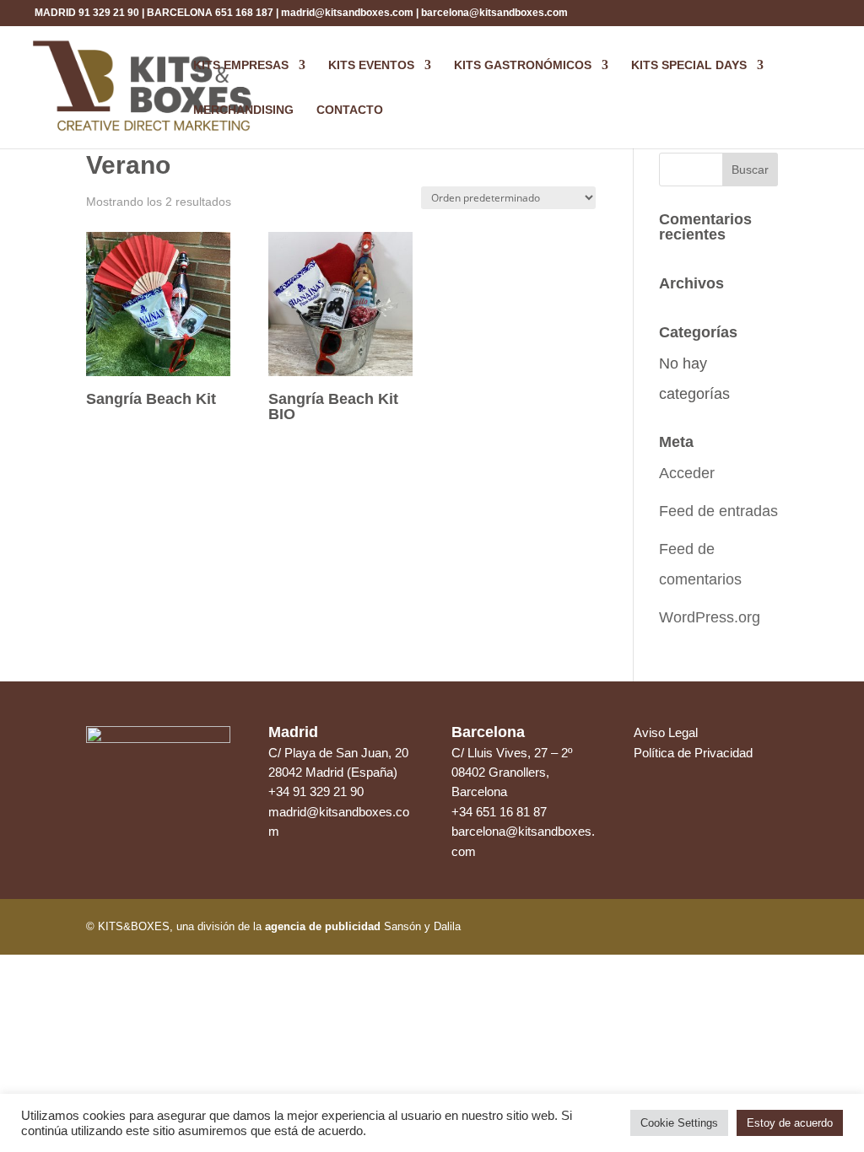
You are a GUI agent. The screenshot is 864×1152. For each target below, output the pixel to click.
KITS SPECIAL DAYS (689, 65)
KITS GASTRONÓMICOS (522, 65)
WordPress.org (709, 617)
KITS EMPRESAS (241, 65)
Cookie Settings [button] (679, 1123)
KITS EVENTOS (371, 65)
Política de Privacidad (693, 753)
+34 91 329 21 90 (316, 791)
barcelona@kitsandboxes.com (494, 13)
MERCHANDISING (243, 110)
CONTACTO (349, 110)
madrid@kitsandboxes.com (347, 13)
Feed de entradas (718, 511)
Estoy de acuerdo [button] (790, 1123)
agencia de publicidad (323, 926)
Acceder (687, 473)
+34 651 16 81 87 (499, 812)
